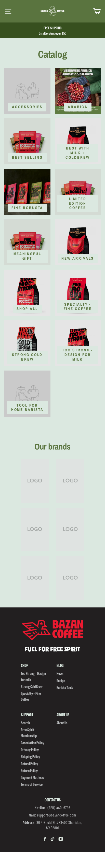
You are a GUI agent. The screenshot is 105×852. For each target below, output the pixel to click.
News (60, 673)
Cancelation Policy (32, 742)
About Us (62, 722)
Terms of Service (32, 784)
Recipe (61, 680)
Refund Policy (29, 763)
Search (25, 722)
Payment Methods (32, 777)
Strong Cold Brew (32, 686)
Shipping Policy (30, 756)
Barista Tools (65, 687)
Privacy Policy (30, 749)
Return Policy (29, 770)
